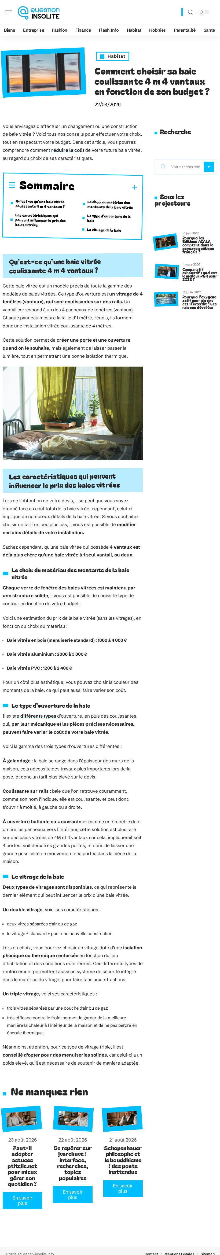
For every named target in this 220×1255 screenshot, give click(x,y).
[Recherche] (190, 12)
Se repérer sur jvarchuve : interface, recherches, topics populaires (73, 1163)
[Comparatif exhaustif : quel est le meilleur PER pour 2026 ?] (167, 271)
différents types (38, 716)
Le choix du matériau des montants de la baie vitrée (110, 204)
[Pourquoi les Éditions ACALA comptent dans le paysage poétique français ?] (165, 242)
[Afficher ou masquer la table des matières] (106, 187)
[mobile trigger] (9, 12)
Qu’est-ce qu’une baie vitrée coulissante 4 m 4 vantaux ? (40, 203)
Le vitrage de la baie (104, 230)
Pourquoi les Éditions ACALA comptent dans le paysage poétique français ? (198, 244)
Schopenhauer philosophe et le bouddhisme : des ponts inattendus (123, 1160)
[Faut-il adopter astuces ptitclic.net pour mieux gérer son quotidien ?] (21, 1119)
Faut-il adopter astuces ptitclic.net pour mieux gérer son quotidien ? (22, 1166)
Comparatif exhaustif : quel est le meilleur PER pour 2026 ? (199, 274)
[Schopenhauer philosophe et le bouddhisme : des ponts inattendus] (122, 1119)
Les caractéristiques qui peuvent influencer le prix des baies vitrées (40, 219)
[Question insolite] (38, 12)
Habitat (116, 56)
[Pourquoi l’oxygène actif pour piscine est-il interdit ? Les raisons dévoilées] (166, 299)
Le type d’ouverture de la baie (109, 218)
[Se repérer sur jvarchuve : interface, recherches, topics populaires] (73, 1119)
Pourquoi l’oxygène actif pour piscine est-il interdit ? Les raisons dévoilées (199, 302)
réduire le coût (67, 150)
